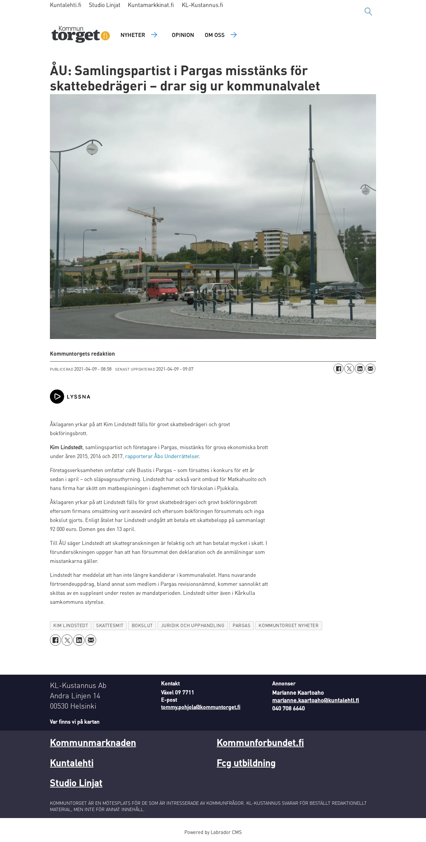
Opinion (183, 34)
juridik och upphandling (193, 625)
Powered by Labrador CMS (213, 832)
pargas (241, 625)
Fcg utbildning (246, 762)
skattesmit (109, 625)
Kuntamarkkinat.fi (151, 4)
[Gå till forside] (81, 35)
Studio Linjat (104, 4)
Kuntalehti (72, 762)
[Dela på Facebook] (338, 369)
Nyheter (132, 34)
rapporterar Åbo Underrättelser (162, 455)
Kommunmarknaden (93, 742)
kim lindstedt (70, 625)
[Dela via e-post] (370, 369)
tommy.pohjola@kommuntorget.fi (200, 706)
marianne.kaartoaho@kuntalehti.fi (315, 700)
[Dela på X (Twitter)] (349, 369)
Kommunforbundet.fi (260, 742)
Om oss (215, 34)
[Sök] (368, 11)
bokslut (142, 625)
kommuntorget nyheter (289, 625)
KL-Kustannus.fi (202, 4)
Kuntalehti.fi (66, 4)
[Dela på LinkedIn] (360, 369)
